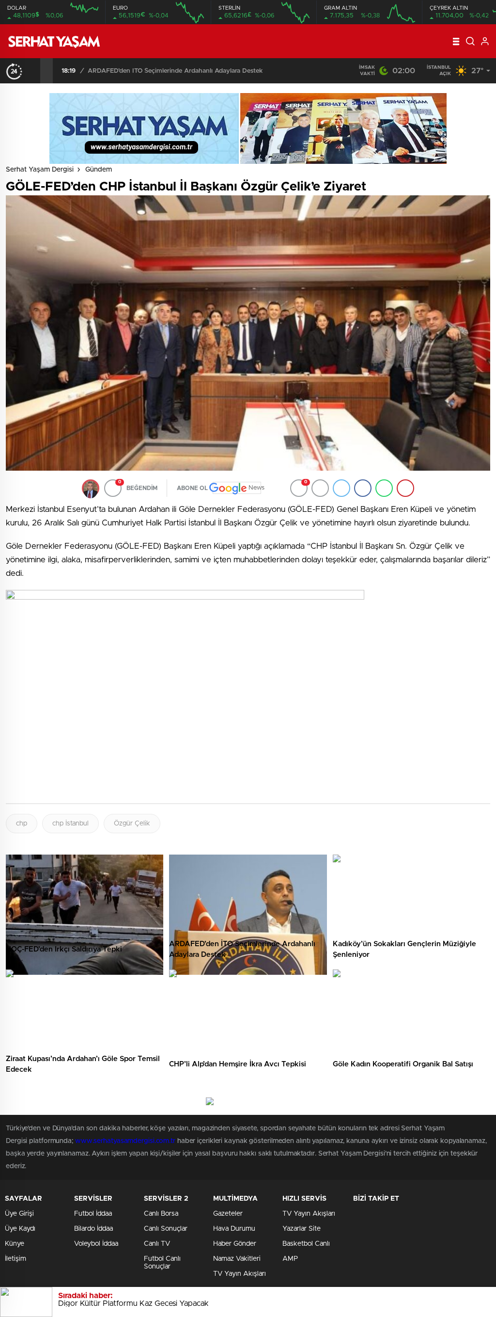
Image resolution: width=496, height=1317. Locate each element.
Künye (14, 1243)
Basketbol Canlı (306, 1243)
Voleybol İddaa (96, 1243)
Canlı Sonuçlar (165, 1228)
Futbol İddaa (93, 1213)
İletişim (15, 1258)
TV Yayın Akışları (239, 1273)
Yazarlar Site (301, 1228)
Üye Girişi (19, 1213)
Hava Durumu (234, 1228)
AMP (290, 1258)
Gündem (98, 169)
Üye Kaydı (20, 1228)
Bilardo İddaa (93, 1228)
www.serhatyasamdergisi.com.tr (125, 1141)
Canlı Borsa (161, 1213)
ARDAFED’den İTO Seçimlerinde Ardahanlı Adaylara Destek (175, 71)
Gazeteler (228, 1213)
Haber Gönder (234, 1243)
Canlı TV (157, 1243)
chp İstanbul (70, 823)
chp (21, 823)
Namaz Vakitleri (237, 1258)
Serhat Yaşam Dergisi (40, 169)
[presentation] (34, 70)
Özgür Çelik (132, 823)
